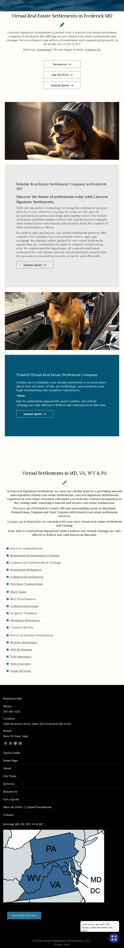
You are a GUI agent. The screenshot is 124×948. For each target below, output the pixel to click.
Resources (10, 791)
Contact (8, 815)
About (7, 768)
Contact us (15, 521)
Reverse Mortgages (23, 642)
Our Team (9, 776)
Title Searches (20, 664)
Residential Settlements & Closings (35, 555)
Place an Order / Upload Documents (27, 807)
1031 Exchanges (21, 649)
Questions (44, 49)
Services (8, 784)
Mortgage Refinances (25, 620)
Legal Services (20, 671)
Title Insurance (21, 656)
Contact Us (92, 49)
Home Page (10, 760)
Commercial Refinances (26, 577)
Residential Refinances (26, 570)
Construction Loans (24, 606)
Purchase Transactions (26, 584)
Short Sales (18, 592)
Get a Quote (11, 799)
